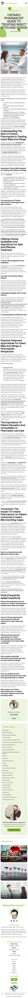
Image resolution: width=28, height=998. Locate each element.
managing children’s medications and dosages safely (13, 231)
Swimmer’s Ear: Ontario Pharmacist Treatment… (11, 893)
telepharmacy (9, 457)
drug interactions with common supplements (15, 234)
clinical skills (9, 174)
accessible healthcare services (12, 437)
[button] (26, 3)
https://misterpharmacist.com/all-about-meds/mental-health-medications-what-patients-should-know (13, 402)
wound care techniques (12, 372)
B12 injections (16, 117)
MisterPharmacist (10, 558)
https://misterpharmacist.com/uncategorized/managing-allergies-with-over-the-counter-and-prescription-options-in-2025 (14, 305)
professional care (22, 462)
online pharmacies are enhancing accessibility (13, 577)
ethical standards (11, 462)
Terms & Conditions (17, 996)
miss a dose (6, 115)
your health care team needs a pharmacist (17, 501)
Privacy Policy (10, 996)
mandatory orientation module (10, 152)
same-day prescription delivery (13, 581)
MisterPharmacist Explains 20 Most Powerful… (11, 875)
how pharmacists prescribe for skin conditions (14, 227)
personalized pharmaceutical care (8, 477)
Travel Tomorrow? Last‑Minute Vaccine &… (13, 856)
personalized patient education (8, 488)
